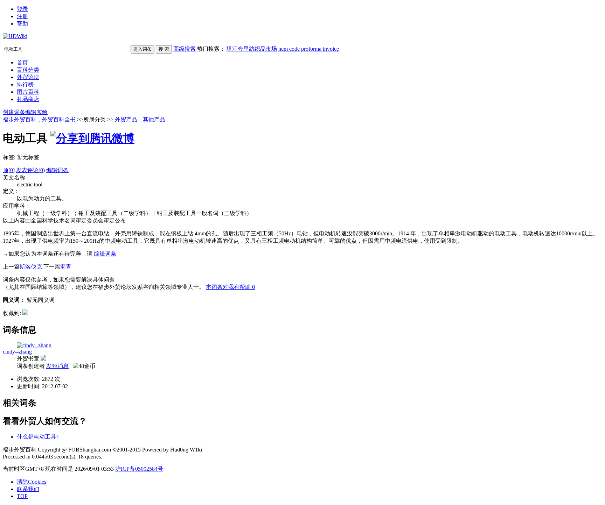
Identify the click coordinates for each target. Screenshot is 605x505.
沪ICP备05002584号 (139, 469)
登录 (22, 9)
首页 (22, 62)
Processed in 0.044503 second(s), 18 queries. (52, 457)
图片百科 (28, 92)
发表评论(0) (30, 170)
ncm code (289, 49)
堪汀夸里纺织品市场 (252, 49)
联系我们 (28, 489)
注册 (22, 16)
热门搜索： (268, 49)
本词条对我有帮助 (228, 287)
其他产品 (155, 119)
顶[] (9, 170)
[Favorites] (25, 313)
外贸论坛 (28, 77)
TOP (22, 496)
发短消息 (57, 366)
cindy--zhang (17, 352)
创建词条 (14, 112)
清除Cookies (31, 482)
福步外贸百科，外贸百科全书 (39, 119)
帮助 (22, 24)
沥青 (65, 267)
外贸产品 (127, 119)
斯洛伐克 (31, 267)
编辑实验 (36, 112)
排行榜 (25, 84)
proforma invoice (320, 49)
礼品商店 (28, 99)
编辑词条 (57, 170)
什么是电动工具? (37, 437)
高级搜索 (184, 49)
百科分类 (28, 70)
